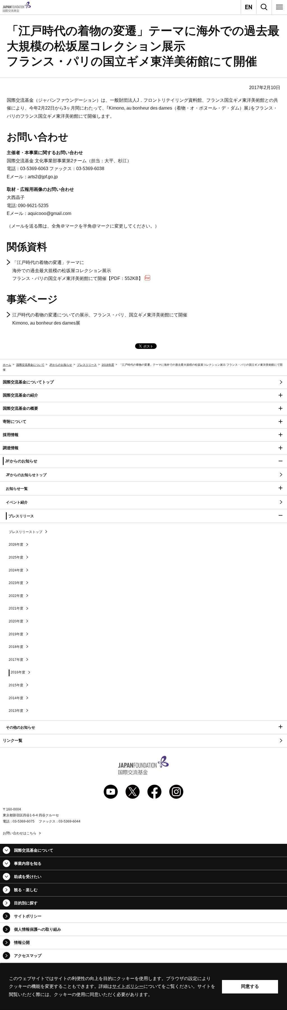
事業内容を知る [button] (27, 863)
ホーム (7, 364)
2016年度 (108, 364)
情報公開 (22, 942)
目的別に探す (26, 903)
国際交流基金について (30, 364)
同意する (250, 986)
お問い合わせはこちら (19, 833)
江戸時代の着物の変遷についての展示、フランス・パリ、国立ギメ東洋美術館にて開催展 (99, 318)
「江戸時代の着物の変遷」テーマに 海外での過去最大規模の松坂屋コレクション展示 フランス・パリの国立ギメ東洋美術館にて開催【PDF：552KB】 (77, 270)
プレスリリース (87, 364)
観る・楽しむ (26, 890)
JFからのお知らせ (60, 364)
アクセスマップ (27, 955)
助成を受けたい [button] (27, 876)
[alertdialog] (143, 986)
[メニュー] (279, 7)
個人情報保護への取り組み (37, 929)
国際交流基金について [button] (33, 850)
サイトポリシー (27, 916)
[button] (143, 395)
